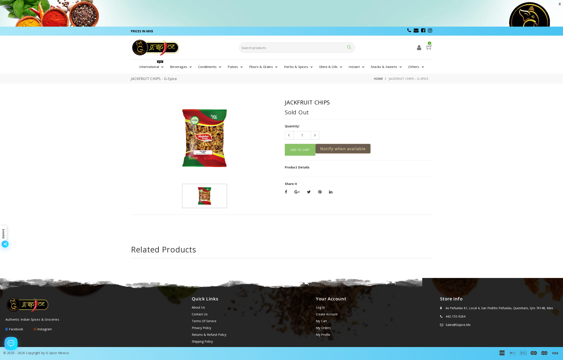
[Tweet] (309, 192)
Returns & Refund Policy (209, 335)
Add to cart (300, 150)
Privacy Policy (201, 328)
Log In (320, 307)
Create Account (327, 314)
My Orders (323, 328)
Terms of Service (204, 321)
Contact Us (200, 314)
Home (378, 79)
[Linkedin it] (330, 192)
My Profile (323, 335)
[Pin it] (320, 192)
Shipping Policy (202, 341)
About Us (198, 307)
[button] (343, 149)
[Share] (286, 192)
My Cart (321, 321)
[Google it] (297, 192)
